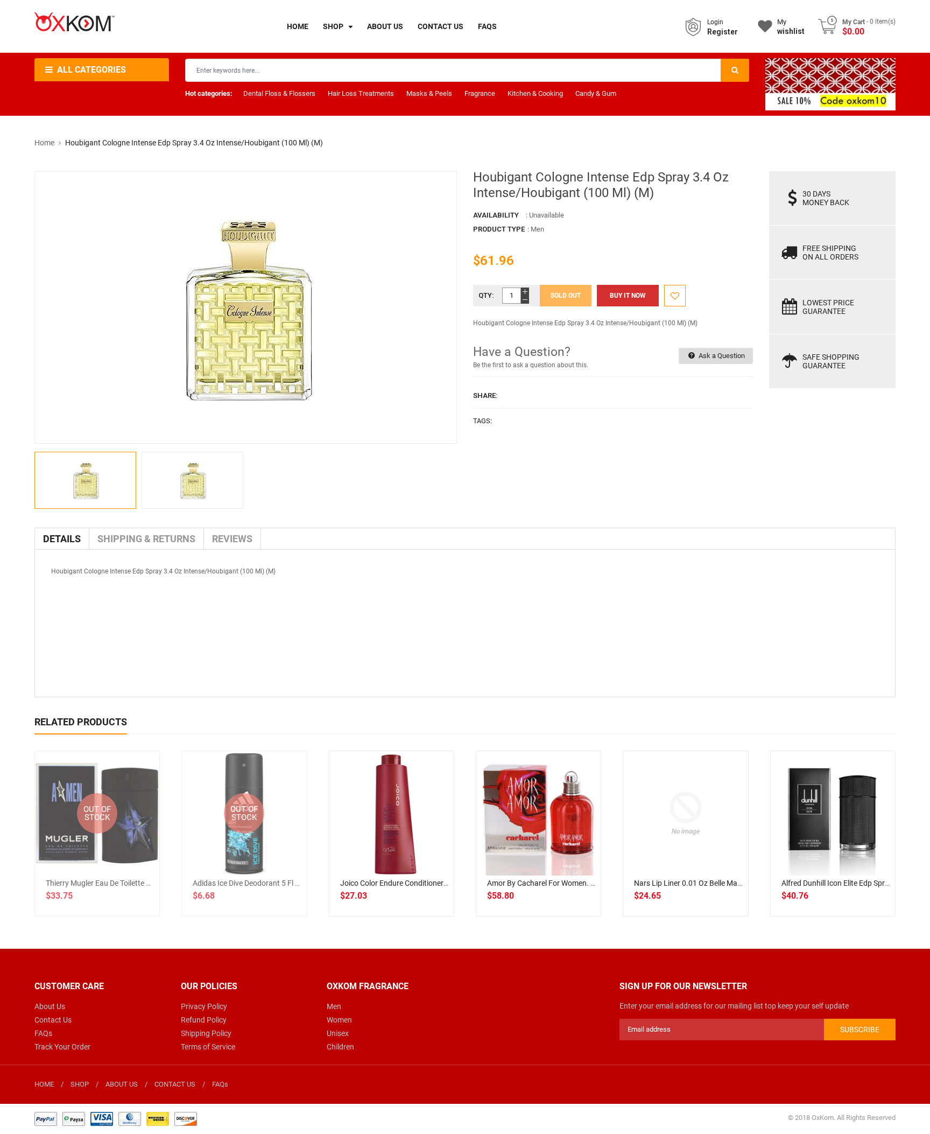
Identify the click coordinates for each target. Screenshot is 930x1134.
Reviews (232, 538)
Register (722, 31)
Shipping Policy (206, 1033)
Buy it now (628, 295)
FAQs (43, 1033)
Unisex (338, 1033)
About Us (49, 1006)
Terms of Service (208, 1046)
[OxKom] (115, 1118)
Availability (496, 215)
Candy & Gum (595, 93)
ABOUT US (121, 1084)
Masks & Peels (429, 93)
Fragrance (479, 93)
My (791, 27)
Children (340, 1046)
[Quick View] (415, 848)
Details (62, 538)
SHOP (80, 1084)
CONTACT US (174, 1084)
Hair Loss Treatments (361, 93)
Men (334, 1006)
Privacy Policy (204, 1006)
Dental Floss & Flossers (279, 93)
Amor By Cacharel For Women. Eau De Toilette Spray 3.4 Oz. (586, 883)
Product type (499, 229)
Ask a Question (721, 356)
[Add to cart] (391, 848)
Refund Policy (204, 1020)
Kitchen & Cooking (535, 93)
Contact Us (53, 1020)
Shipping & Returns (146, 538)
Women (339, 1020)
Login (715, 22)
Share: (485, 395)
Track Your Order (62, 1046)
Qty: (486, 295)
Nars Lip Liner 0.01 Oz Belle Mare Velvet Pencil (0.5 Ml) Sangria (738, 883)
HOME (44, 1084)
